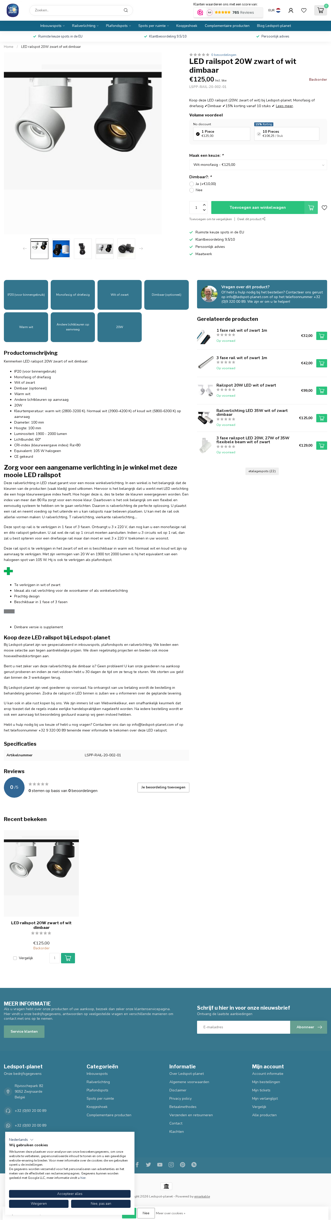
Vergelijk (26, 958)
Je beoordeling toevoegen (163, 787)
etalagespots (262, 471)
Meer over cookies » (170, 1213)
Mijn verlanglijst (265, 1098)
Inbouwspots (51, 25)
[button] (21, 1140)
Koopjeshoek (186, 25)
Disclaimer (177, 1090)
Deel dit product (249, 219)
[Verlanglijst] (303, 10)
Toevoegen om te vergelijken (210, 219)
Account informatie (267, 1073)
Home (8, 47)
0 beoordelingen (223, 55)
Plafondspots (117, 25)
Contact (175, 1123)
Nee (199, 190)
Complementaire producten (227, 25)
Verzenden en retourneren (191, 1115)
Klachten (176, 1131)
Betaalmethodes (183, 1106)
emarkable (202, 1196)
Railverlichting (83, 25)
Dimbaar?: (200, 177)
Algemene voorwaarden (189, 1081)
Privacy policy (180, 1098)
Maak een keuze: (206, 155)
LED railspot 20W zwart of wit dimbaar (51, 47)
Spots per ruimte (152, 25)
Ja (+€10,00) (206, 184)
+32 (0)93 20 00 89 (30, 1110)
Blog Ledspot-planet (274, 25)
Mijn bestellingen (266, 1081)
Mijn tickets (261, 1090)
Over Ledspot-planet (186, 1073)
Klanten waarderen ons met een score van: (225, 4)
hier (83, 1178)
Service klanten (24, 1031)
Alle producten (264, 1115)
